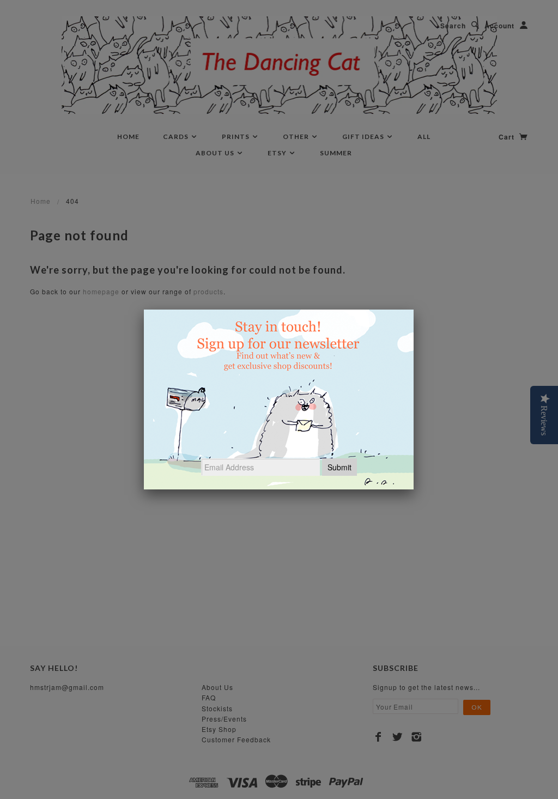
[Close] (413, 309)
